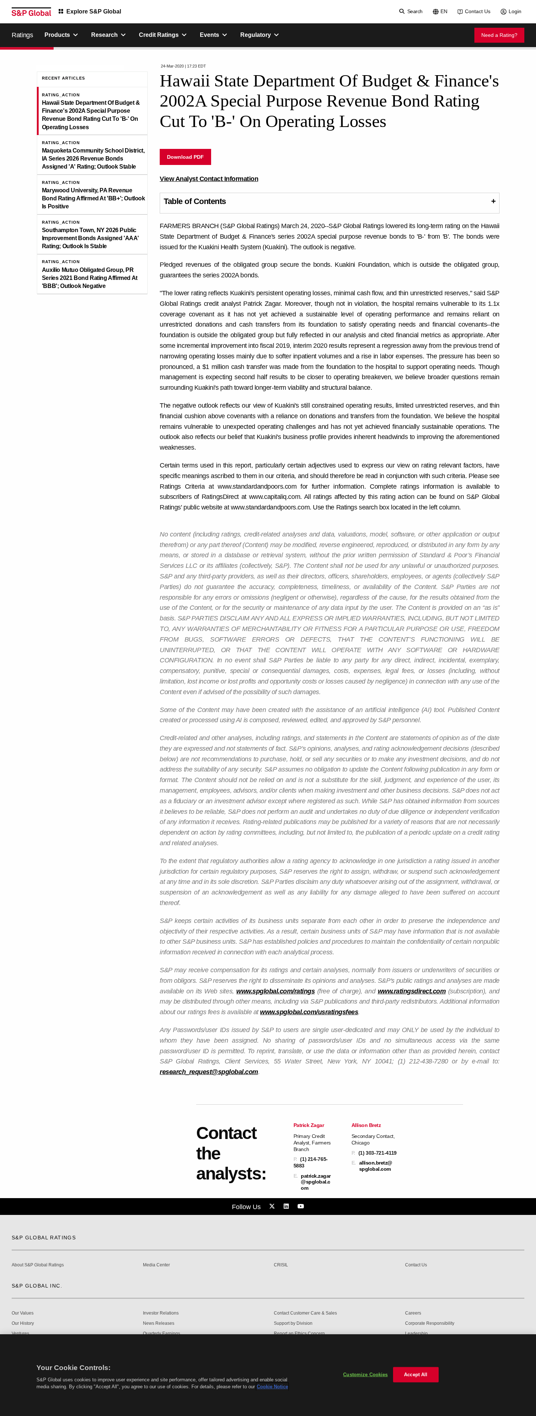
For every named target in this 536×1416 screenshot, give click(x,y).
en (443, 11)
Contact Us (477, 11)
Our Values (23, 1313)
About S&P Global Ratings (38, 1265)
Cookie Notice (272, 1386)
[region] (268, 1375)
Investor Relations (161, 1313)
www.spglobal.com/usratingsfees (309, 1012)
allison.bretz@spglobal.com (375, 1165)
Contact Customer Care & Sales (305, 1313)
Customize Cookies (365, 1374)
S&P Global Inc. (37, 1286)
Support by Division (293, 1323)
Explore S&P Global (93, 11)
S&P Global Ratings (44, 1237)
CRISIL (281, 1265)
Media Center (156, 1265)
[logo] (31, 11)
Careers (413, 1313)
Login (515, 11)
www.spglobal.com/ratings (275, 991)
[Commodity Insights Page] (273, 1206)
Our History (23, 1323)
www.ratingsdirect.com (412, 991)
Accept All (415, 1374)
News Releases (158, 1323)
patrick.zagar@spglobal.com (316, 1181)
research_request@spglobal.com (209, 1072)
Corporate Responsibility (429, 1323)
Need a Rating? (499, 35)
